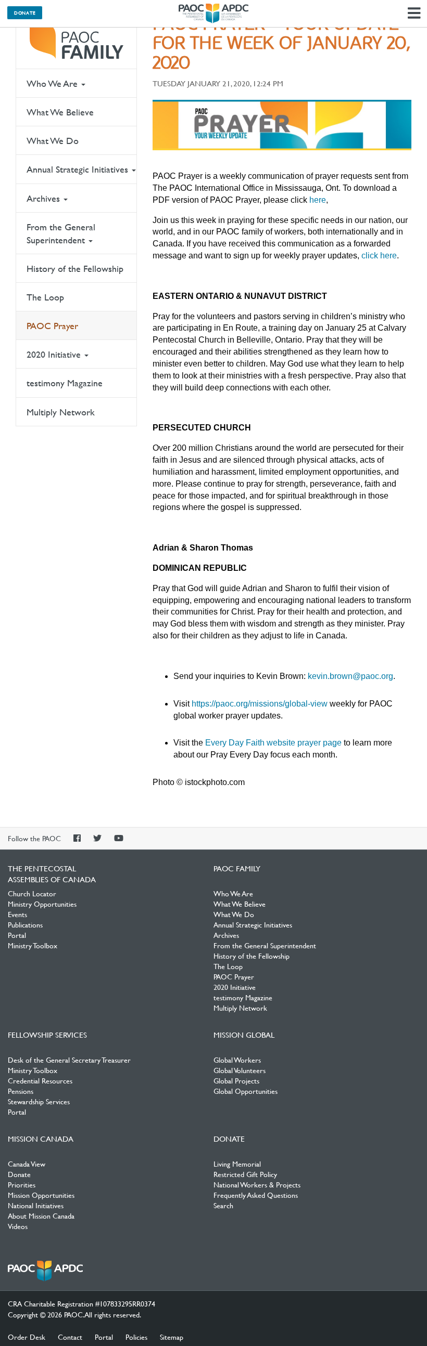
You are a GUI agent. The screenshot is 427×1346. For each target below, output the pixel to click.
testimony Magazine (65, 382)
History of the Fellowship (75, 268)
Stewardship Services (39, 1101)
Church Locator (32, 893)
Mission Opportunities (41, 1194)
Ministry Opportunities (42, 903)
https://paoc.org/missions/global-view (260, 703)
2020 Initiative (55, 354)
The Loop (45, 297)
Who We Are (53, 83)
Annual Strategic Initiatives (79, 169)
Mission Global (244, 1034)
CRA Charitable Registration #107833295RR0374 (81, 1303)
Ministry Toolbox (32, 945)
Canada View (26, 1163)
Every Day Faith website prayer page (273, 742)
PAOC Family (76, 42)
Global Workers (237, 1059)
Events (17, 914)
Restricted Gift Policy (245, 1174)
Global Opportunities (246, 1090)
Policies (136, 1336)
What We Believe (60, 112)
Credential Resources (40, 1080)
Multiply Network (61, 412)
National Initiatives (36, 1205)
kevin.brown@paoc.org (350, 676)
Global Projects (236, 1080)
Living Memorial (237, 1163)
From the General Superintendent (61, 233)
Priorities (21, 1184)
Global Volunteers (240, 1070)
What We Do (53, 140)
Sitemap (171, 1336)
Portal (17, 934)
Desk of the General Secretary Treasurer (69, 1059)
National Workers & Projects (257, 1184)
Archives (44, 198)
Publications (25, 924)
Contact (70, 1336)
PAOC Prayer (52, 325)
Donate (24, 12)
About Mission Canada (41, 1215)
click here (379, 255)
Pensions (20, 1090)
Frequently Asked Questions (256, 1194)
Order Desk (26, 1336)
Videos (18, 1226)
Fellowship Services (47, 1034)
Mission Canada (40, 1138)
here (317, 199)
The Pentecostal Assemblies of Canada (213, 13)
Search (223, 1205)
